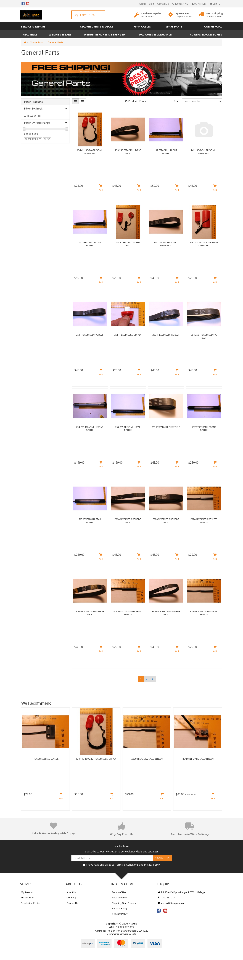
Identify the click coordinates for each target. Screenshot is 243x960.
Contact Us (163, 3)
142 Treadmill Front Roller (165, 152)
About (142, 3)
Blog (151, 3)
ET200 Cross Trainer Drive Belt (166, 613)
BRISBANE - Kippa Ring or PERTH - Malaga (183, 892)
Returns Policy (119, 908)
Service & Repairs (151, 15)
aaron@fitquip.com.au (173, 903)
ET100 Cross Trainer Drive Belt (90, 613)
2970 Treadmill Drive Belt (166, 427)
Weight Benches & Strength (104, 34)
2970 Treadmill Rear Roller (90, 521)
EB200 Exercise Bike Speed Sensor (204, 521)
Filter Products (33, 101)
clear (47, 139)
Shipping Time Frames (124, 903)
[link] (159, 910)
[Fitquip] (31, 15)
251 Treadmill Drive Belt (89, 334)
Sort (176, 101)
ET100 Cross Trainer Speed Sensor (127, 613)
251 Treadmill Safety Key (127, 334)
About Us (71, 892)
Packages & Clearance (155, 34)
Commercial (213, 26)
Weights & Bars (60, 34)
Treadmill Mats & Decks (95, 26)
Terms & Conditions (126, 864)
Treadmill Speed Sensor (46, 758)
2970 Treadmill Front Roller (204, 429)
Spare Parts (184, 15)
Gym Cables (142, 26)
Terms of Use (119, 892)
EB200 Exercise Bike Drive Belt (166, 521)
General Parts (55, 42)
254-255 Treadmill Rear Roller (128, 429)
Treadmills (29, 34)
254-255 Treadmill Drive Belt (204, 336)
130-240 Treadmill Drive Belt (128, 152)
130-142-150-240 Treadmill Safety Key (89, 152)
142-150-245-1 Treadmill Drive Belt (204, 152)
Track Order (27, 897)
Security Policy (120, 913)
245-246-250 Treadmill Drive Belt (166, 244)
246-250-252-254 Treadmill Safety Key (204, 244)
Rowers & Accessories (206, 34)
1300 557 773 (181, 3)
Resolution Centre (30, 903)
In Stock (34, 115)
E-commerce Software (117, 933)
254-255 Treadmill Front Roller (89, 429)
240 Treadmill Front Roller (89, 244)
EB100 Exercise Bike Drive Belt (128, 521)
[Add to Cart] (100, 188)
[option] (45, 759)
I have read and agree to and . (123, 864)
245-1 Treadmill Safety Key (127, 244)
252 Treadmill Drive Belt (165, 334)
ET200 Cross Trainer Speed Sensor (204, 613)
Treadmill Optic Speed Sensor (197, 758)
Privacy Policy (152, 864)
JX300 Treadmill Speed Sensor (147, 758)
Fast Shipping (214, 15)
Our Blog (71, 897)
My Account (27, 892)
